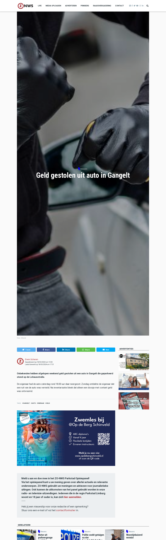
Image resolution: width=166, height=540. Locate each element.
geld (48, 403)
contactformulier (65, 510)
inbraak (41, 403)
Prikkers (85, 6)
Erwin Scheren (31, 359)
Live (40, 6)
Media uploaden (53, 6)
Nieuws (83, 169)
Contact (119, 6)
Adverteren (71, 6)
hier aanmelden (72, 497)
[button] (26, 350)
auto (34, 403)
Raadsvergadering (102, 6)
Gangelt (26, 403)
